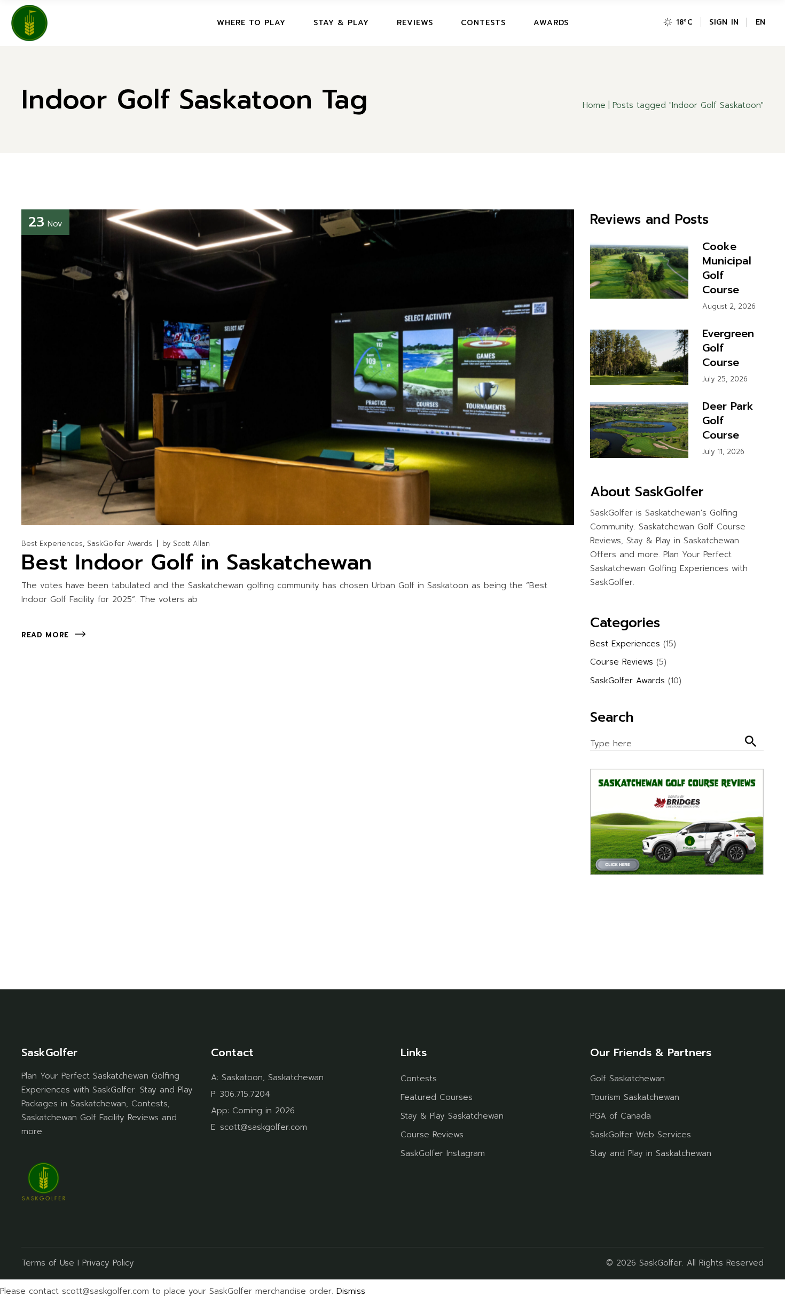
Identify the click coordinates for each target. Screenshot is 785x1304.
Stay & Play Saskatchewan (452, 1116)
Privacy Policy (108, 1263)
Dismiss (350, 1291)
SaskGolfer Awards (119, 543)
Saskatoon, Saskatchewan (273, 1077)
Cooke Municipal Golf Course (726, 268)
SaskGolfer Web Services (640, 1135)
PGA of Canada (620, 1116)
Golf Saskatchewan (627, 1078)
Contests (419, 1078)
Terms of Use (47, 1263)
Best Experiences (52, 543)
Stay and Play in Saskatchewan (650, 1153)
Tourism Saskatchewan (634, 1097)
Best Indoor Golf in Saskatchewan (196, 562)
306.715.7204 (245, 1094)
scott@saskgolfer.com (263, 1127)
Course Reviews (621, 662)
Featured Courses (437, 1097)
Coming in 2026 (263, 1110)
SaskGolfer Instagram (443, 1153)
